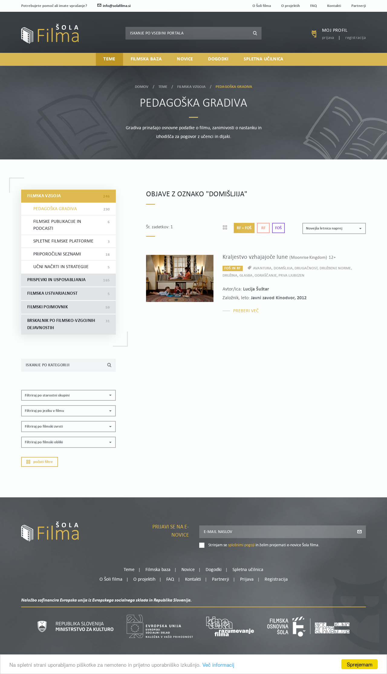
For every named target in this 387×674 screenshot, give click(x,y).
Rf (263, 228)
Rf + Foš (244, 228)
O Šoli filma (261, 6)
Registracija (355, 38)
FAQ (313, 6)
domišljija (283, 268)
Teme (109, 59)
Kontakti (334, 6)
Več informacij (218, 664)
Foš (278, 228)
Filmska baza (146, 59)
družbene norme (335, 268)
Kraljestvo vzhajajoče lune (279, 257)
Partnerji (358, 6)
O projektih (290, 6)
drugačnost (305, 268)
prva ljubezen (291, 276)
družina (230, 276)
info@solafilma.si (117, 6)
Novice (185, 59)
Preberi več (246, 311)
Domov (142, 87)
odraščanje (266, 276)
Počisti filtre (43, 462)
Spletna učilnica (264, 59)
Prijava (328, 38)
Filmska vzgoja (191, 87)
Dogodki (218, 59)
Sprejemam (359, 664)
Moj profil (334, 30)
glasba (246, 276)
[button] (68, 395)
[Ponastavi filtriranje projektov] (227, 228)
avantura (262, 268)
